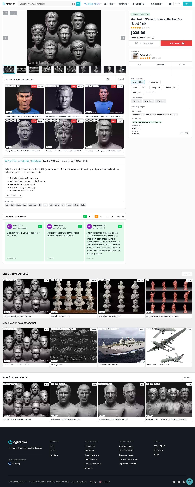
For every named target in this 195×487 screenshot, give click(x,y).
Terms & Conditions (79, 482)
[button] (73, 4)
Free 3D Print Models (93, 463)
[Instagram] (185, 481)
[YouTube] (179, 482)
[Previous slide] (5, 38)
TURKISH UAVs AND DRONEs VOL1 (157, 365)
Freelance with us (126, 455)
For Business (90, 446)
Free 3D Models (91, 459)
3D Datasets (89, 450)
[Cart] (170, 4)
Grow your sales (125, 446)
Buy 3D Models (90, 441)
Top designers (159, 446)
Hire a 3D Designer (92, 455)
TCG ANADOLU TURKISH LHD (108, 365)
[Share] (181, 72)
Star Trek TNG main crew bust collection (17, 419)
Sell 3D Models (125, 441)
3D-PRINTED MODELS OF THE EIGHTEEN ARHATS (162, 316)
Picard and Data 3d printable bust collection (113, 419)
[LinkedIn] (174, 482)
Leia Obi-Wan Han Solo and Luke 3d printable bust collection (166, 419)
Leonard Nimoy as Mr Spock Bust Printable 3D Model (23, 116)
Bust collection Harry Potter (60, 316)
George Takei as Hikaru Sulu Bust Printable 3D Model (23, 151)
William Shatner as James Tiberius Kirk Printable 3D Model (65, 116)
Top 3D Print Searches (127, 463)
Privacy (93, 482)
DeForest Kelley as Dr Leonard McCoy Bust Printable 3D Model (106, 116)
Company (53, 441)
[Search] (78, 4)
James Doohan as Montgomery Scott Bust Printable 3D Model (106, 151)
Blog (51, 446)
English (103, 482)
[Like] (139, 72)
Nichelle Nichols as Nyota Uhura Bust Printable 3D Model (65, 151)
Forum (156, 454)
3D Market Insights (126, 450)
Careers (53, 450)
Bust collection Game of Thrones (110, 316)
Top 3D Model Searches (128, 459)
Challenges (158, 450)
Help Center (54, 455)
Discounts (88, 468)
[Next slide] (123, 38)
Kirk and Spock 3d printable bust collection (65, 419)
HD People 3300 (56, 365)
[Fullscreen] (5, 13)
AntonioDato (146, 55)
